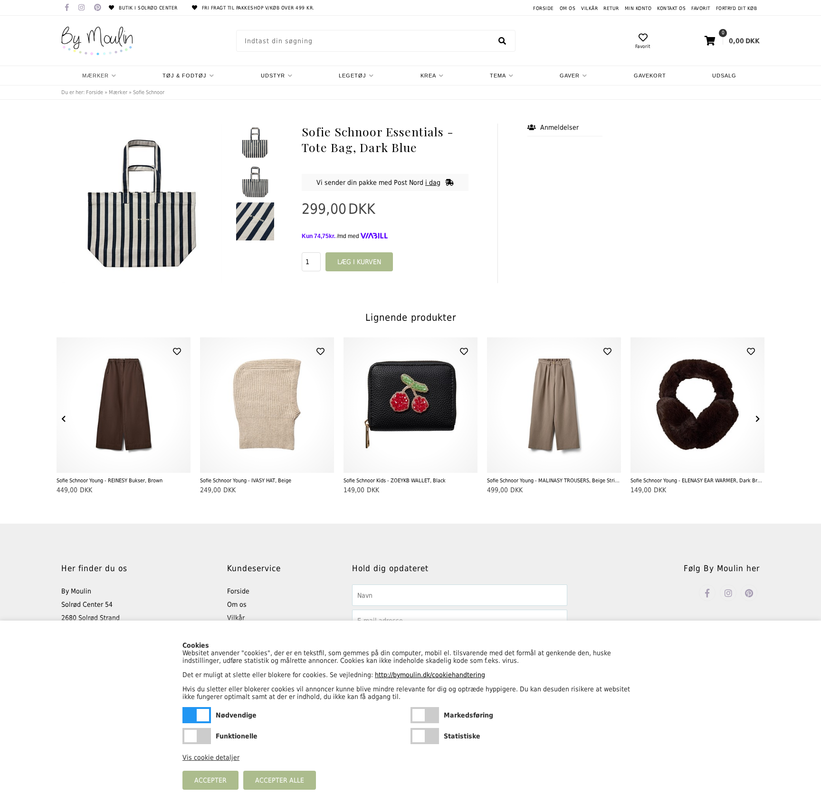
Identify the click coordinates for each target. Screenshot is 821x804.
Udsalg (724, 75)
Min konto (638, 8)
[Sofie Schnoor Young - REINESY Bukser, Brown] (124, 405)
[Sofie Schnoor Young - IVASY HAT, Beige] (267, 405)
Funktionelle (196, 736)
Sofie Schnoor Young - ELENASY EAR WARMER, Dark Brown (697, 481)
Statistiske (424, 736)
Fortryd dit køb (736, 8)
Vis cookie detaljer (210, 757)
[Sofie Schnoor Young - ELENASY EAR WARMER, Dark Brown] (697, 405)
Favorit (700, 8)
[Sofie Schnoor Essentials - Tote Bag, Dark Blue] (255, 143)
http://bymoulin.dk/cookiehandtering (430, 675)
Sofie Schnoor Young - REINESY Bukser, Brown (109, 481)
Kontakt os (671, 8)
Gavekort (650, 75)
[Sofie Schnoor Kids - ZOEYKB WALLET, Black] (410, 405)
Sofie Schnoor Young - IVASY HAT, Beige (245, 481)
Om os (568, 8)
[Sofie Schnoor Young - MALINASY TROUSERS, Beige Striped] (554, 405)
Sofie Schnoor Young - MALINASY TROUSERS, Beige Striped (554, 481)
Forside (543, 8)
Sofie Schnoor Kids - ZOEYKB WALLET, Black (395, 481)
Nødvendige (196, 715)
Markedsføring (424, 715)
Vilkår (589, 8)
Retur (611, 8)
